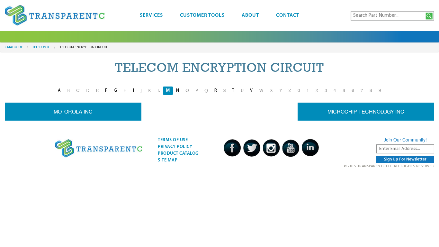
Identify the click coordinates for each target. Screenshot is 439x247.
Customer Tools (202, 15)
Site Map (167, 160)
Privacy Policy (175, 146)
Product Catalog (178, 153)
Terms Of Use (173, 140)
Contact (287, 15)
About (250, 15)
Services (151, 15)
